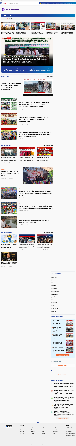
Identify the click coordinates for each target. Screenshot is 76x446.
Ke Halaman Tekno (62, 374)
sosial (54, 433)
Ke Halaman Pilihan (62, 365)
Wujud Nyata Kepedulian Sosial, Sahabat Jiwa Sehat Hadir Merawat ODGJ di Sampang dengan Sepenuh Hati (43, 159)
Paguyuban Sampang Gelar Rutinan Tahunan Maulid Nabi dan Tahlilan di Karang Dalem (13, 69)
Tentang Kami (69, 431)
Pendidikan (55, 291)
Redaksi (67, 437)
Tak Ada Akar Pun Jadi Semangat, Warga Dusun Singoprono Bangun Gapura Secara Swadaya (52, 32)
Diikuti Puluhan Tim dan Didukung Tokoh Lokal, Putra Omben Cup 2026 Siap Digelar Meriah (35, 193)
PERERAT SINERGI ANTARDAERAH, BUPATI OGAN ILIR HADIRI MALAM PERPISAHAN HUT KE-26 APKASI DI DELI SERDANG (64, 385)
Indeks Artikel (49, 76)
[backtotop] (38, 423)
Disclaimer (68, 429)
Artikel (10, 15)
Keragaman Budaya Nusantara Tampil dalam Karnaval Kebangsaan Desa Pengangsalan (33, 119)
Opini (53, 305)
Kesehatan (55, 300)
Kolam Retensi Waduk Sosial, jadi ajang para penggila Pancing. (34, 221)
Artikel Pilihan (56, 361)
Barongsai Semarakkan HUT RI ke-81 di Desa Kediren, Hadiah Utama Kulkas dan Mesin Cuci (39, 69)
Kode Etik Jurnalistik (70, 435)
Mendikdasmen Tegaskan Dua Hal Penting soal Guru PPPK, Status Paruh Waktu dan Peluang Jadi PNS (44, 246)
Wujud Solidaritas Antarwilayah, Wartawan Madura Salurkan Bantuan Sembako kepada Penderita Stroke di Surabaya (58, 336)
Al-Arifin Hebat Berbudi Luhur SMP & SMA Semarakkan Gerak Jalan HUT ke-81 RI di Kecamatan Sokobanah (37, 32)
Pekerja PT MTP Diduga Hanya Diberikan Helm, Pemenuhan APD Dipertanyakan (9, 246)
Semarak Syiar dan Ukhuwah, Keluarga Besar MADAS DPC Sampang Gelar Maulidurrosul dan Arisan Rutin (34, 104)
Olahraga (55, 308)
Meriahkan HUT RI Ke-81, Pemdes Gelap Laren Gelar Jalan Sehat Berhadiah (58, 342)
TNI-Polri (54, 283)
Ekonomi (55, 294)
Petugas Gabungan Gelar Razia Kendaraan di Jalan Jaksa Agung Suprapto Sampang (59, 349)
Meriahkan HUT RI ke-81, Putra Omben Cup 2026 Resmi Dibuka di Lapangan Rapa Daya (36, 207)
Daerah (54, 277)
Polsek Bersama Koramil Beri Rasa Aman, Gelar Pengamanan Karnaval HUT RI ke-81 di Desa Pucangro (59, 329)
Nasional (54, 297)
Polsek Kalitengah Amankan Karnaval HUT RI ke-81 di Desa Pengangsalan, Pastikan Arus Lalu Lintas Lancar (58, 3)
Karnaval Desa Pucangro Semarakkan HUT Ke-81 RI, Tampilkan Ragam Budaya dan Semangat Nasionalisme (59, 322)
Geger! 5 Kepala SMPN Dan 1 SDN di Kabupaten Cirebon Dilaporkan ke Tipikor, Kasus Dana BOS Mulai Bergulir (23, 32)
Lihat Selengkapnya (47, 145)
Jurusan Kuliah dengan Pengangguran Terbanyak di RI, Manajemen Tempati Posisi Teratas (64, 412)
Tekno (53, 371)
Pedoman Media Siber (70, 433)
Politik (54, 311)
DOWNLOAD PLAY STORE (71, 438)
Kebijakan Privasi (69, 427)
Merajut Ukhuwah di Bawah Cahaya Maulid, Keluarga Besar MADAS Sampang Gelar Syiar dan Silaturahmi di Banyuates (25, 59)
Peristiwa (22, 433)
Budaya (16, 15)
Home (4, 3)
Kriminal (54, 302)
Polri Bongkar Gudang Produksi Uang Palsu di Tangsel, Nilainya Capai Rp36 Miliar (27, 246)
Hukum (54, 280)
